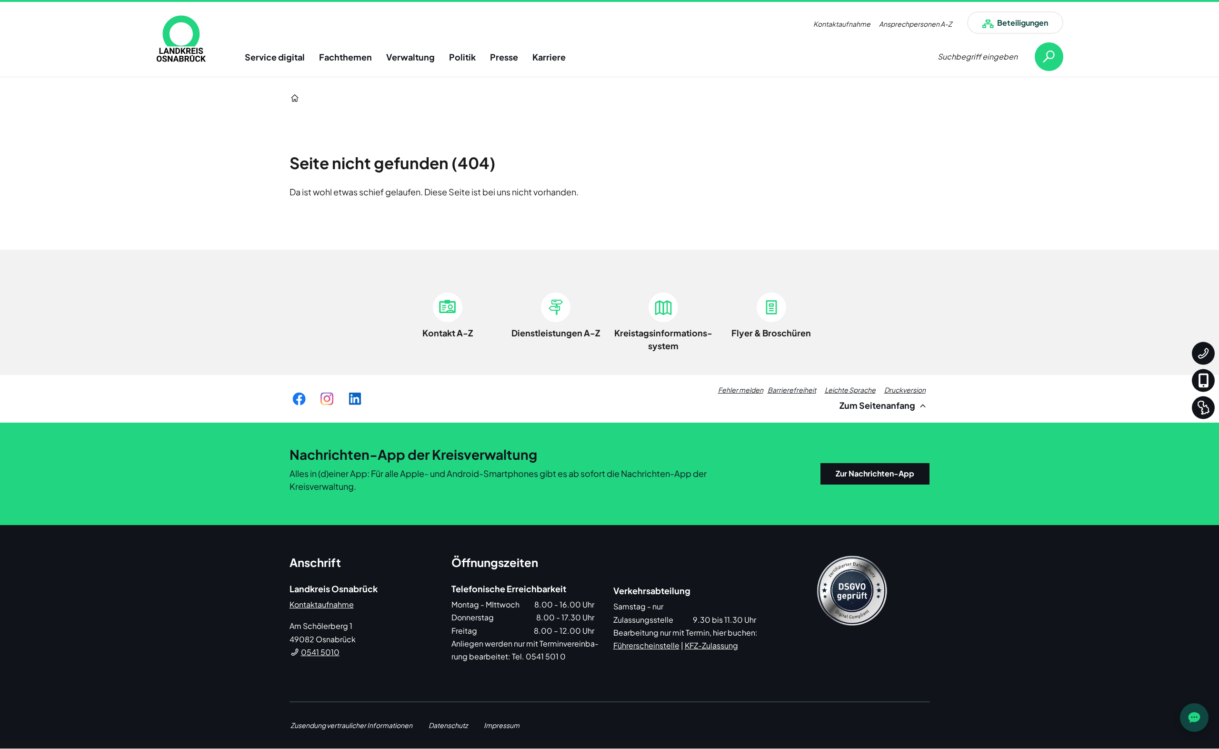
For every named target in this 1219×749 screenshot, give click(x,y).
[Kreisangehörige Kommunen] (1203, 407)
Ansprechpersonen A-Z (915, 24)
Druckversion (905, 389)
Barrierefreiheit (792, 389)
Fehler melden (740, 389)
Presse (504, 56)
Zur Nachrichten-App (875, 473)
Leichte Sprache (850, 389)
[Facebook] (299, 399)
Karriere (549, 56)
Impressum (502, 725)
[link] (181, 38)
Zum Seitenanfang (878, 405)
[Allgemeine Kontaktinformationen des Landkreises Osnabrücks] (1203, 353)
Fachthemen (345, 56)
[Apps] (1203, 380)
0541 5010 (320, 652)
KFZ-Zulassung (711, 645)
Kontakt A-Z (447, 332)
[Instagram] (327, 399)
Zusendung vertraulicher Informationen (351, 725)
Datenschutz (448, 725)
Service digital (275, 56)
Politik (462, 56)
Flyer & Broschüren (771, 332)
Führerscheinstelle (646, 645)
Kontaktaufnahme (841, 24)
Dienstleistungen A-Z (555, 332)
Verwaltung (410, 56)
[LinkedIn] (354, 399)
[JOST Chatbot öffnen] (1194, 717)
